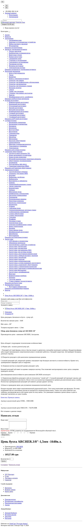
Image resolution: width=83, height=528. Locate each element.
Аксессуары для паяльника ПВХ (20, 250)
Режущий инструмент (16, 109)
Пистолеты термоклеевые (18, 195)
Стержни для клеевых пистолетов (20, 93)
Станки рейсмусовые (16, 213)
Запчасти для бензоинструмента (16, 49)
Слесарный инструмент (17, 115)
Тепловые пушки (15, 221)
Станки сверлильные (16, 215)
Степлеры (12, 217)
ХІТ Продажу (9, 474)
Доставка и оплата (11, 478)
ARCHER (19, 446)
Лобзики (12, 190)
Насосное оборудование (17, 141)
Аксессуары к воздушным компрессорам (23, 254)
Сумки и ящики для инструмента (20, 281)
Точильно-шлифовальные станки (20, 224)
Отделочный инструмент (17, 106)
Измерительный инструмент (19, 102)
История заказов (10, 515)
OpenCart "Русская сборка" (18, 523)
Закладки (8, 516)
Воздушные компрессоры (18, 286)
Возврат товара (10, 489)
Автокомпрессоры (15, 40)
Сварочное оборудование (13, 151)
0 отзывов (4, 465)
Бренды (7, 290)
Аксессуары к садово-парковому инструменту (25, 263)
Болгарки (12, 175)
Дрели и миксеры (15, 186)
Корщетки (12, 77)
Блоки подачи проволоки (17, 157)
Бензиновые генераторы (17, 122)
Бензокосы (12, 126)
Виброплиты (13, 179)
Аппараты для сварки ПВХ (18, 173)
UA (6, 5)
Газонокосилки (14, 133)
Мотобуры (12, 137)
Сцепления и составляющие (18, 62)
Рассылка (8, 518)
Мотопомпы (13, 139)
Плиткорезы (13, 197)
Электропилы (13, 148)
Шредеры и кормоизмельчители (20, 144)
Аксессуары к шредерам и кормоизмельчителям (25, 268)
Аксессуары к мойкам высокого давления (23, 255)
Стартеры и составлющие (18, 60)
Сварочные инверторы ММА (19, 166)
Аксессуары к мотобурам (17, 257)
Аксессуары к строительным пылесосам (23, 266)
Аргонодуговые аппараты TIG (19, 153)
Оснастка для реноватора (17, 84)
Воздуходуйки (14, 130)
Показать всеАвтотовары (13, 47)
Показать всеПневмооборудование (17, 288)
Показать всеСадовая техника (15, 150)
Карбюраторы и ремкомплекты (19, 53)
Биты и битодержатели (17, 73)
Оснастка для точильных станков (20, 86)
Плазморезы (13, 162)
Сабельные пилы (15, 208)
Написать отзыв (14, 465)
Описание (8, 312)
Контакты (8, 488)
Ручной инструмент (12, 100)
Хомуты (11, 95)
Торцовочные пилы (15, 223)
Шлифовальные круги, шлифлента (21, 97)
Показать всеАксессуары (13, 283)
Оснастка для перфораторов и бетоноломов (24, 82)
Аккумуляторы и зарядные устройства (22, 245)
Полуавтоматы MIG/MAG (18, 164)
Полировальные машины (17, 199)
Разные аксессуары (15, 57)
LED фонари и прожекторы (18, 241)
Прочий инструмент (16, 108)
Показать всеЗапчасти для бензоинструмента (20, 69)
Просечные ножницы (16, 201)
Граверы (12, 182)
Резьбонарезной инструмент (18, 111)
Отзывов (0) (9, 314)
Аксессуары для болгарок (18, 246)
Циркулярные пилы (16, 230)
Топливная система (15, 64)
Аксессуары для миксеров (18, 248)
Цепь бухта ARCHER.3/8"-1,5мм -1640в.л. (19, 295)
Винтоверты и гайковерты (18, 181)
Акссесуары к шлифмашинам (19, 272)
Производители (10, 499)
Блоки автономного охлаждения (20, 155)
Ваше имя (4, 420)
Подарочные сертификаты (14, 501)
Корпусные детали (15, 55)
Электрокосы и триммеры (18, 146)
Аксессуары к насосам (16, 259)
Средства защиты (15, 279)
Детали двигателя (15, 51)
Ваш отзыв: (5, 429)
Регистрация (13, 15)
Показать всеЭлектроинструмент (16, 237)
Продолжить (5, 434)
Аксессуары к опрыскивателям (19, 261)
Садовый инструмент (16, 113)
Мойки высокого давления (18, 44)
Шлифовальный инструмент (19, 232)
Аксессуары (9, 239)
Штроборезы (13, 234)
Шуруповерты (14, 235)
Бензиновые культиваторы (18, 124)
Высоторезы (13, 131)
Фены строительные (16, 226)
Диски (11, 75)
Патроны (12, 277)
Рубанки (12, 206)
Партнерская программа (13, 503)
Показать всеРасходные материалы (17, 99)
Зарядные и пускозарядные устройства (22, 42)
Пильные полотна (15, 88)
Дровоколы (13, 135)
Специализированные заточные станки (22, 210)
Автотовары (9, 38)
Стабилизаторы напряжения (18, 212)
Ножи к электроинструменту (19, 78)
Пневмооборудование (12, 285)
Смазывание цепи (15, 58)
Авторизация (13, 17)
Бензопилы (13, 128)
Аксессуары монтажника (17, 270)
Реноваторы (13, 204)
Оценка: (3, 433)
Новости (8, 37)
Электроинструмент (12, 170)
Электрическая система (17, 68)
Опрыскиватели (14, 142)
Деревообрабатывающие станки (20, 184)
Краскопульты (14, 188)
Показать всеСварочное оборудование (18, 168)
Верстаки (12, 274)
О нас (7, 476)
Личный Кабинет (11, 513)
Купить (4, 461)
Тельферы (12, 219)
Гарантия (8, 480)
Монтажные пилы (15, 192)
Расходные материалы (12, 71)
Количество (5, 459)
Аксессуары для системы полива (20, 252)
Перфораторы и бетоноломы (19, 193)
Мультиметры (13, 46)
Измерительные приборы (17, 276)
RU (2, 2)
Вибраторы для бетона (16, 177)
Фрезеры (12, 228)
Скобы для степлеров (16, 91)
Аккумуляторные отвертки (18, 172)
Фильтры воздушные (16, 66)
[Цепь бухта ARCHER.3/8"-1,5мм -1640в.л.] (20, 308)
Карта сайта (9, 491)
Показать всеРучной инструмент (16, 119)
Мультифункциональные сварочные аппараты (25, 159)
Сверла (11, 89)
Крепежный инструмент (17, 104)
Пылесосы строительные (17, 203)
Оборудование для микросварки (20, 161)
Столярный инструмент (17, 117)
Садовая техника (10, 120)
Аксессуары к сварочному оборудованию (23, 265)
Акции (7, 35)
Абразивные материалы (17, 243)
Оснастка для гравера (16, 80)
